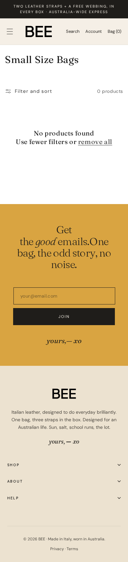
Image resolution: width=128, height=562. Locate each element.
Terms (72, 549)
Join (64, 316)
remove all (95, 141)
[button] (10, 31)
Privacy (57, 549)
